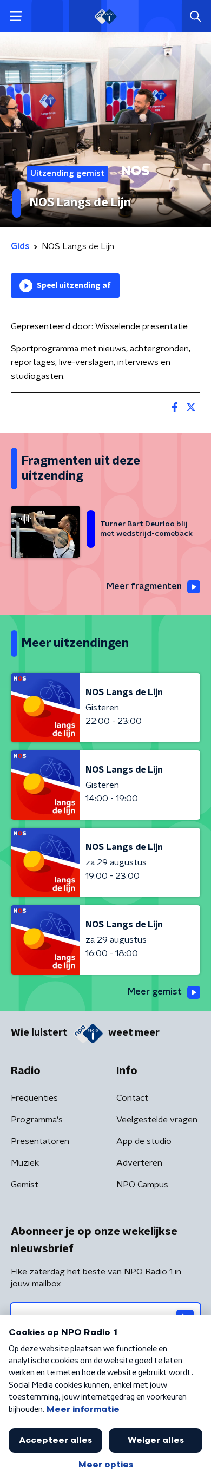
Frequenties (34, 1098)
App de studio (144, 1141)
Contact (132, 1098)
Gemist (24, 1184)
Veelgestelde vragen (156, 1119)
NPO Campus (142, 1184)
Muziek (25, 1163)
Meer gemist (155, 992)
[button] (16, 16)
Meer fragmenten (144, 586)
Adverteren (139, 1163)
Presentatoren (40, 1141)
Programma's (37, 1119)
